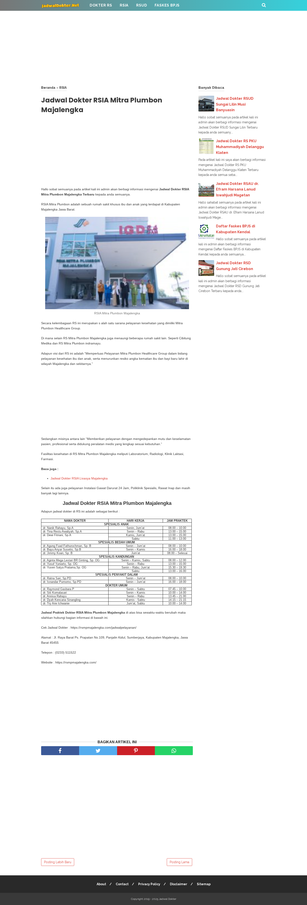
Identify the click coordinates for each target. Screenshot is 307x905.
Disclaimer (178, 884)
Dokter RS (101, 5)
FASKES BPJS (167, 5)
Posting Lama (179, 862)
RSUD (141, 5)
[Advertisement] (153, 47)
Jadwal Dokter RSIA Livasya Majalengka (79, 478)
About (101, 884)
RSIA (124, 5)
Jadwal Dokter (167, 899)
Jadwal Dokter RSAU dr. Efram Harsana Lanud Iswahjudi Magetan (237, 189)
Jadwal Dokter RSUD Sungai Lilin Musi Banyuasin (235, 104)
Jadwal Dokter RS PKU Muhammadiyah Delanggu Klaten (240, 147)
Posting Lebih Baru (57, 862)
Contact (122, 884)
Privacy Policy (149, 884)
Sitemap (204, 884)
